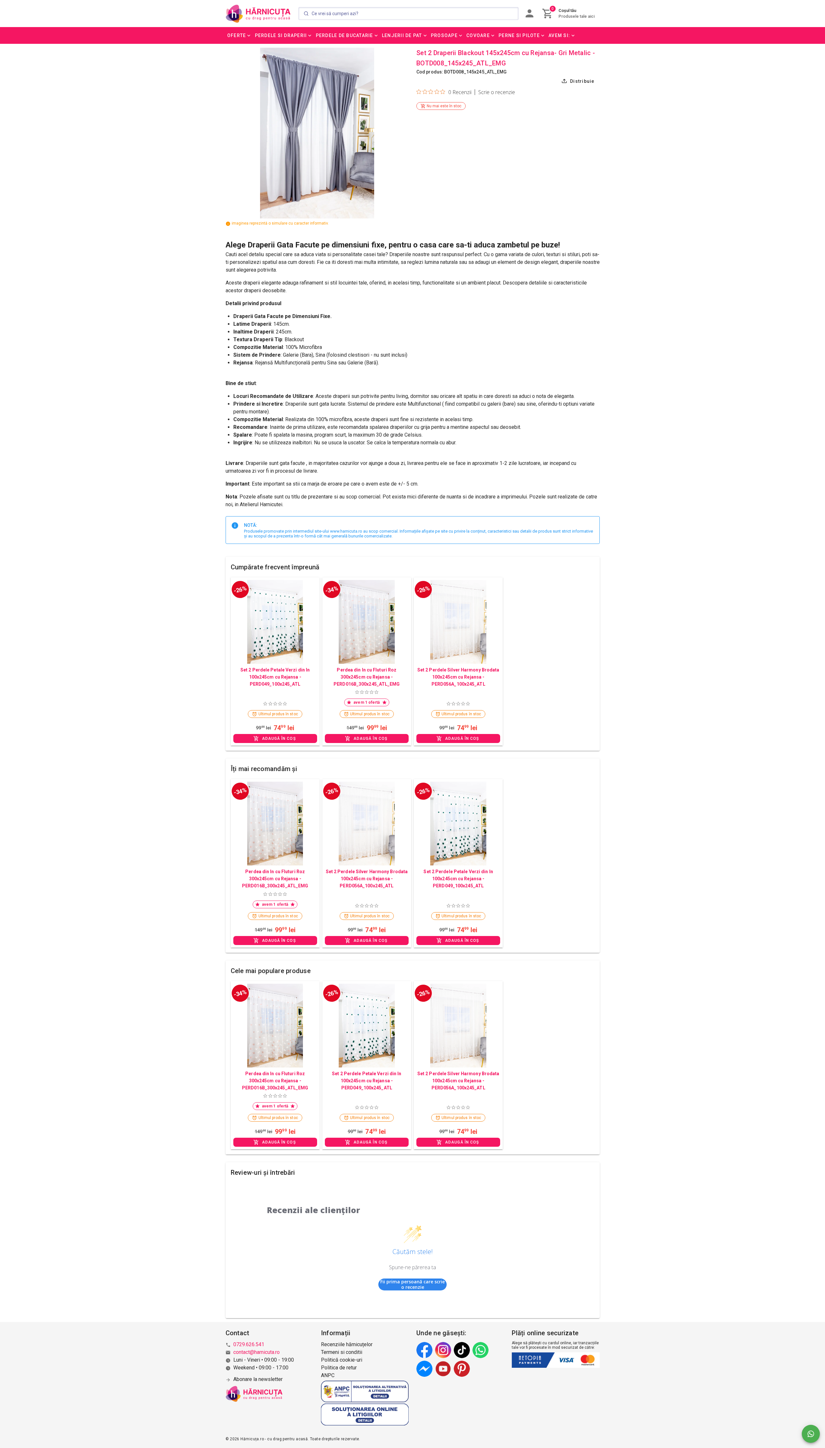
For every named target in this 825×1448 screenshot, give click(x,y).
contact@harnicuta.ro (256, 1352)
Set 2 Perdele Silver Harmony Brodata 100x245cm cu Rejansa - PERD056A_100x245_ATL (458, 677)
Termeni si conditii (341, 1352)
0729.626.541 (248, 1344)
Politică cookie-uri (341, 1360)
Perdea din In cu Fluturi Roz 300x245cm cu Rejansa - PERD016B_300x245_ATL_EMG (367, 677)
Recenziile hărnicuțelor (347, 1344)
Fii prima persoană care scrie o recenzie (412, 1284)
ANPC (328, 1375)
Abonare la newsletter (258, 1379)
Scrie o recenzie (496, 92)
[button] (239, 35)
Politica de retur (339, 1368)
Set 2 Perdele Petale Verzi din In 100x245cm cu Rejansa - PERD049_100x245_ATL (275, 677)
